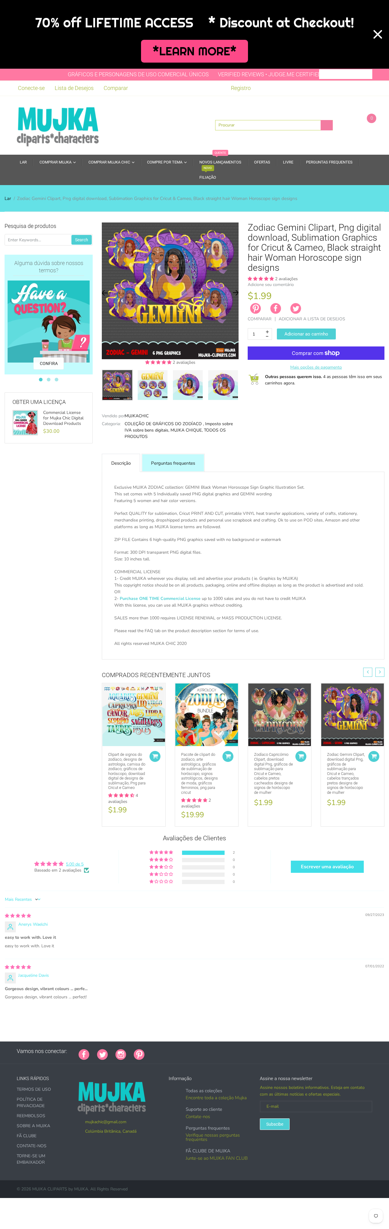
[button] (159, 362)
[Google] (152, 1051)
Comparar (116, 88)
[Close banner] (378, 34)
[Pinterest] (139, 1054)
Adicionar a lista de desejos (312, 319)
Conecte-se (31, 88)
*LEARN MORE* (195, 51)
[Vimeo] (205, 1051)
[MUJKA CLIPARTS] (58, 124)
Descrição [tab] (121, 463)
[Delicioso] (213, 1051)
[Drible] (198, 1051)
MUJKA (81, 1189)
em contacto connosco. (308, 650)
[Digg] (228, 1051)
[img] (18, 916)
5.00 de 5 (75, 864)
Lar (8, 198)
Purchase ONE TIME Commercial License (160, 598)
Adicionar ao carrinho (306, 334)
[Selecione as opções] (155, 756)
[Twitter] (296, 308)
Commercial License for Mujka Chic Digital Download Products (63, 418)
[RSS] (167, 1051)
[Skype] (221, 1051)
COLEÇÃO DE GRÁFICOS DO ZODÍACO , (164, 424)
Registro (241, 88)
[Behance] (236, 1051)
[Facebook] (276, 308)
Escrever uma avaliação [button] (327, 866)
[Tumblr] (190, 1051)
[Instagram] (121, 1054)
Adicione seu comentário (271, 284)
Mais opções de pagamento (316, 367)
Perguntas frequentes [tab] (173, 463)
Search (81, 239)
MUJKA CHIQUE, (186, 430)
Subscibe (274, 1124)
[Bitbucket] (183, 1051)
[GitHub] (160, 1051)
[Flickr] (175, 1051)
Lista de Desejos (74, 88)
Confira (49, 363)
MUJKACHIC (137, 416)
